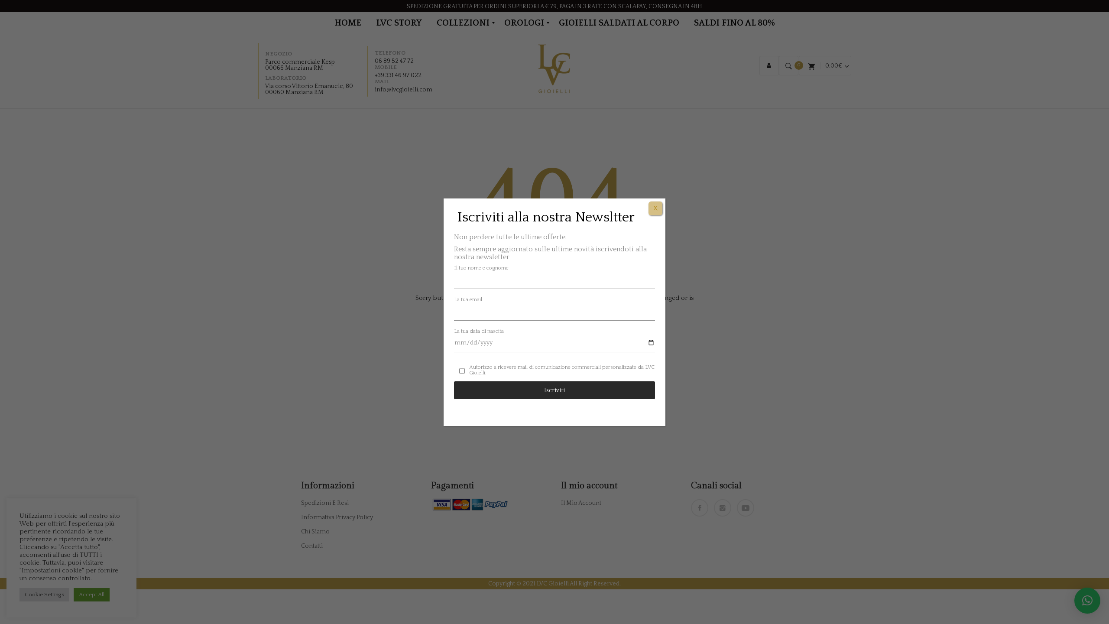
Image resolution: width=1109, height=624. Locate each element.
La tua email (468, 299)
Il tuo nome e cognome (481, 268)
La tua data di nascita (479, 331)
